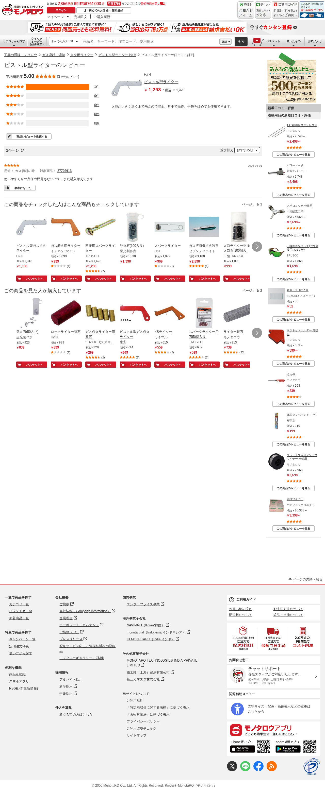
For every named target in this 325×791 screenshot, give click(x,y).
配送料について (240, 615)
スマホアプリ (19, 681)
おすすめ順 (245, 150)
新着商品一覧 (19, 618)
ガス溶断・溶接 (53, 55)
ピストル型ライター (161, 82)
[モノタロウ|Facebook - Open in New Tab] (258, 770)
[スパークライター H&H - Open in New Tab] (169, 227)
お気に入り (315, 41)
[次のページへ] (257, 247)
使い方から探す (20, 653)
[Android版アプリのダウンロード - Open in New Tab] (296, 747)
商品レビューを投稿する (32, 136)
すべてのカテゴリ (62, 41)
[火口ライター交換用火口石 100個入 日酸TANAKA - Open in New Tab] (238, 227)
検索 (241, 41)
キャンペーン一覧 (22, 639)
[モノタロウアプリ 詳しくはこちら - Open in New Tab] (273, 729)
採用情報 (62, 672)
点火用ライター (81, 55)
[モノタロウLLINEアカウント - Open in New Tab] (245, 770)
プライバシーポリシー (143, 721)
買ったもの (294, 41)
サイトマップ (137, 735)
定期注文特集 (19, 646)
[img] (24, 10)
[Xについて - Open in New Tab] (232, 770)
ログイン (61, 10)
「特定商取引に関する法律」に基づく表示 (158, 707)
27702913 (64, 171)
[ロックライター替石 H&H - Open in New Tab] (66, 313)
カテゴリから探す (14, 41)
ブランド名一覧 (20, 611)
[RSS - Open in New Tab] (272, 770)
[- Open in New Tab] (243, 638)
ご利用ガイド (246, 599)
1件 (96, 87)
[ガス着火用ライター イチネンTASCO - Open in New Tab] (66, 227)
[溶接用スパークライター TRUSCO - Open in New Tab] (100, 227)
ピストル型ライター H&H (117, 55)
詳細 (224, 41)
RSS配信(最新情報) (23, 688)
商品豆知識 (17, 674)
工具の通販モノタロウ (20, 55)
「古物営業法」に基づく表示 (148, 714)
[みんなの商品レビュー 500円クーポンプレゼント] (291, 102)
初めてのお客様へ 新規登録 (106, 10)
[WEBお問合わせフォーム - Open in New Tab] (245, 10)
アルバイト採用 (71, 679)
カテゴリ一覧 (19, 604)
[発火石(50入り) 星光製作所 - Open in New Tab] (31, 313)
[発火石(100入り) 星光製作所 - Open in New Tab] (135, 227)
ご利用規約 (135, 700)
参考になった (22, 188)
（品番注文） (36, 41)
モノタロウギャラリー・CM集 (81, 658)
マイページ (55, 17)
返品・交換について (288, 615)
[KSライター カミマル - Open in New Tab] (169, 313)
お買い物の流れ (240, 609)
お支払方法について (288, 609)
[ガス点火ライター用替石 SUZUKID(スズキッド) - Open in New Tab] (100, 313)
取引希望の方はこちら (75, 714)
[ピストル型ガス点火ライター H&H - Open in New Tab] (31, 227)
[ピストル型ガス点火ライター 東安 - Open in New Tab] (135, 313)
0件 (96, 96)
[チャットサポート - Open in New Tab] (263, 10)
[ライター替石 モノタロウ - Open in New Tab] (238, 313)
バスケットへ (34, 278)
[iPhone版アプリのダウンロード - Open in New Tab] (250, 747)
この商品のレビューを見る (293, 154)
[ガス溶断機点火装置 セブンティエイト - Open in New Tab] (204, 227)
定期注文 (80, 17)
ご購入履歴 (102, 17)
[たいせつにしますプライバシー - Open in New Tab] (311, 766)
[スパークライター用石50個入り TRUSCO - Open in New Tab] (204, 313)
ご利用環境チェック (141, 728)
